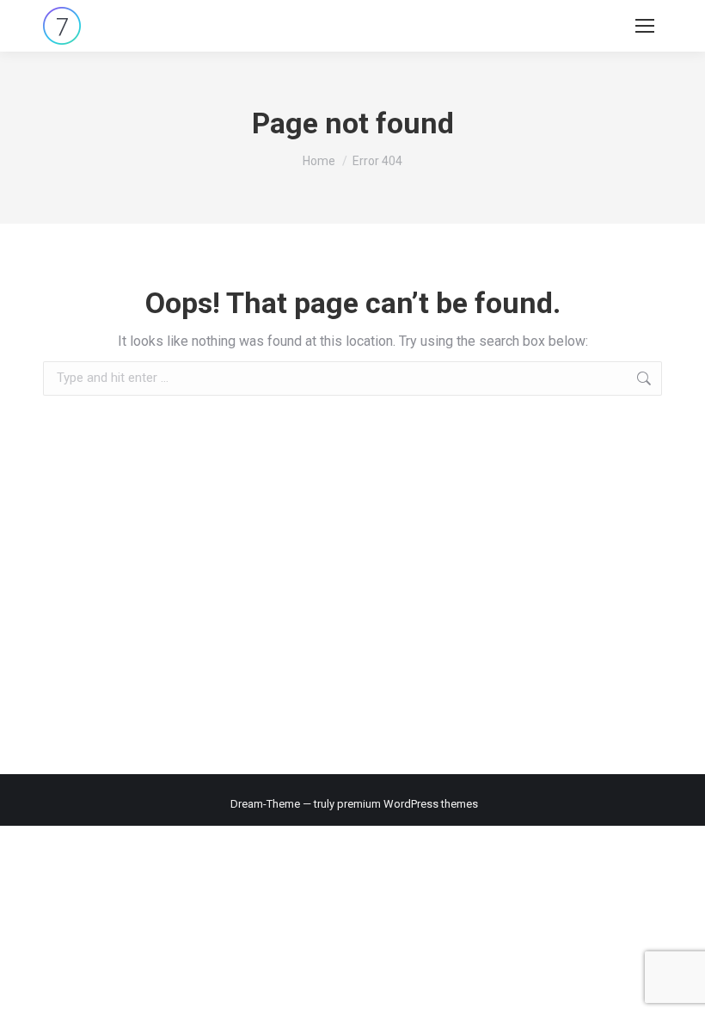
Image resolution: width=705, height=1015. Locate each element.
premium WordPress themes (407, 803)
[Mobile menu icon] (645, 26)
